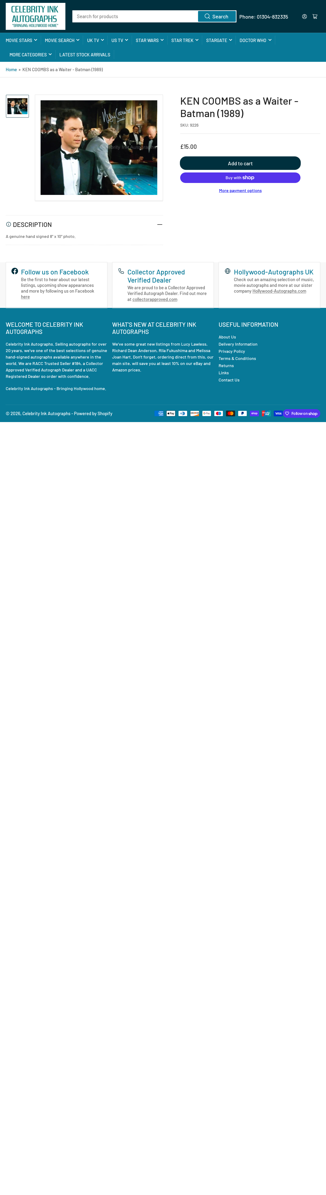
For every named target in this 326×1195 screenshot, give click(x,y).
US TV (117, 40)
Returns (226, 365)
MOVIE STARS (19, 40)
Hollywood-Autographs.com (279, 291)
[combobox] (154, 16)
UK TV (93, 40)
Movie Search (59, 40)
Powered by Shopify (93, 413)
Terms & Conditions (237, 358)
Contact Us (229, 379)
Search (220, 16)
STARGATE (216, 40)
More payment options (240, 190)
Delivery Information (238, 344)
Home (11, 69)
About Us (227, 336)
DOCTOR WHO (253, 40)
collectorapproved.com (154, 299)
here (25, 296)
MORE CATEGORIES (28, 54)
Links (224, 372)
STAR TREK (182, 40)
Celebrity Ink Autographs (46, 413)
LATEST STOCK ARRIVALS (84, 54)
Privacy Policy (232, 351)
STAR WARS (147, 40)
